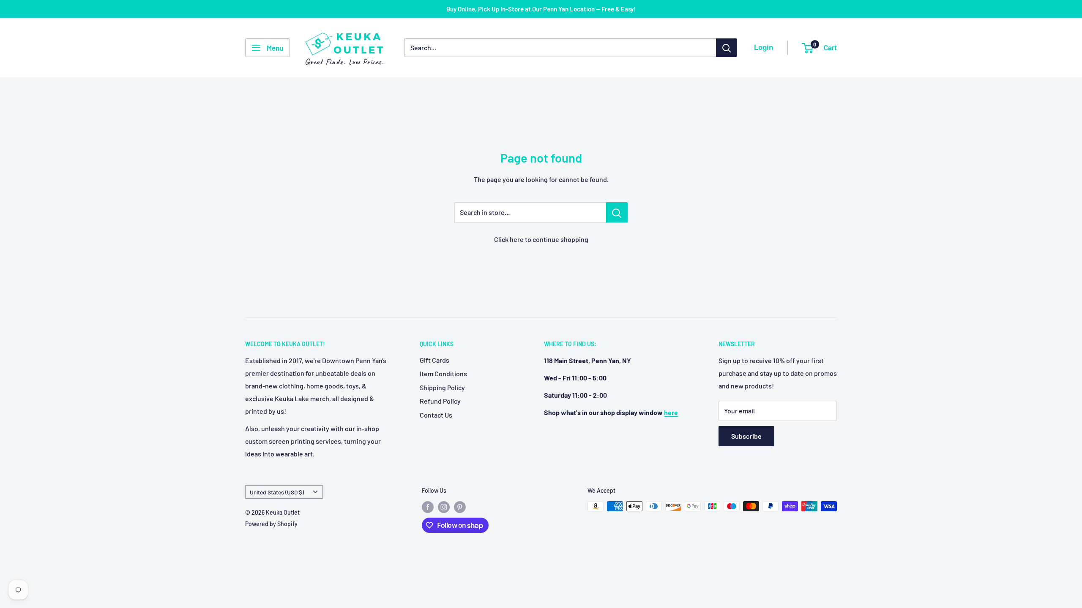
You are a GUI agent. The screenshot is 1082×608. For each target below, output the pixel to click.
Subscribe (746, 436)
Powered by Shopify (271, 523)
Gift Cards (434, 360)
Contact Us (436, 415)
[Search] (726, 47)
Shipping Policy (442, 387)
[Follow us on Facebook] (428, 507)
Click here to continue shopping (541, 239)
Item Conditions (443, 373)
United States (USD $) (277, 492)
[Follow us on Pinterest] (460, 507)
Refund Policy (440, 401)
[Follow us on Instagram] (444, 507)
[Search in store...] (617, 212)
